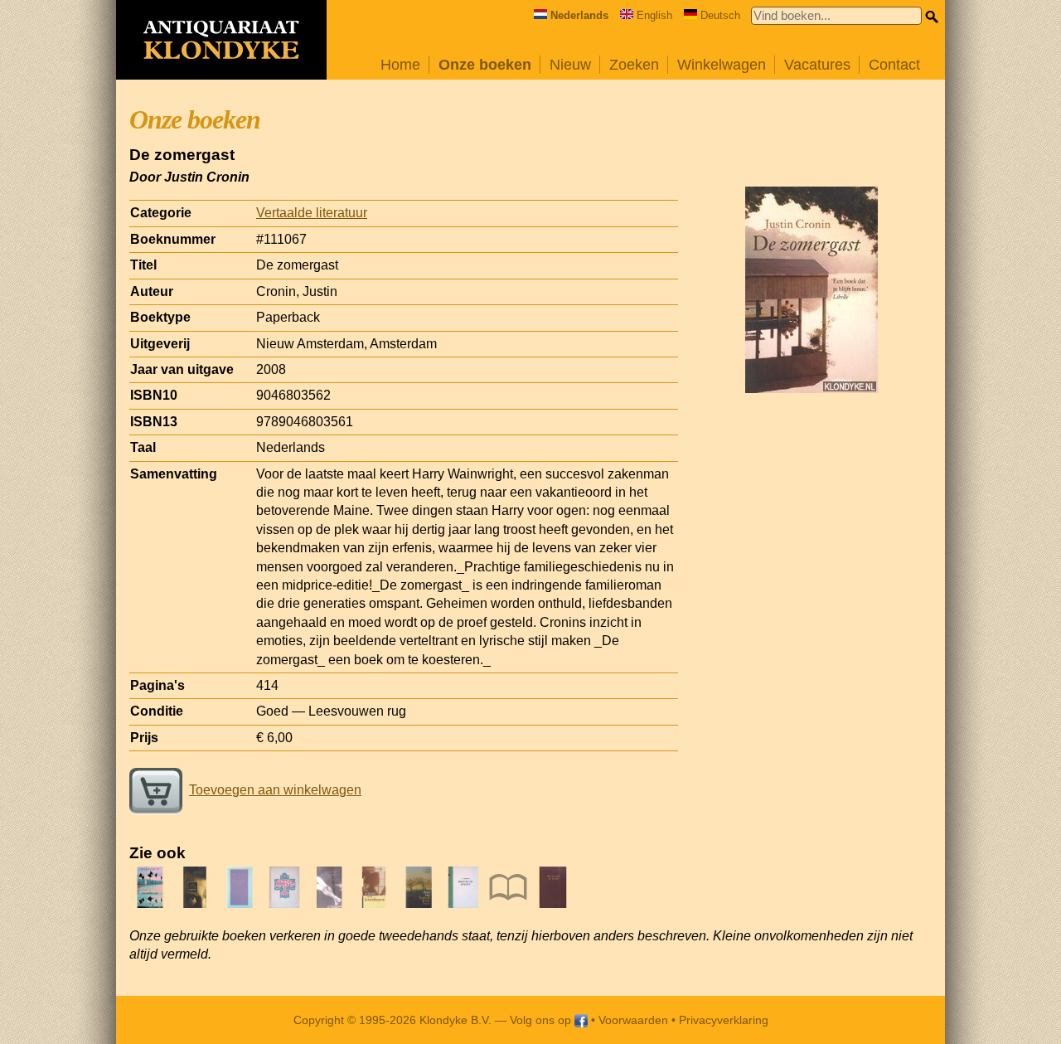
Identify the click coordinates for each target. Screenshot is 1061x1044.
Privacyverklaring (723, 1020)
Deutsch (720, 15)
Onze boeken (484, 64)
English (654, 15)
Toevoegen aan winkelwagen (275, 790)
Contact (894, 64)
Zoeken (634, 64)
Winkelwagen (721, 64)
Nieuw (570, 64)
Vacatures (817, 64)
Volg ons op (542, 1020)
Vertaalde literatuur (311, 213)
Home (400, 64)
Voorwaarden (633, 1020)
